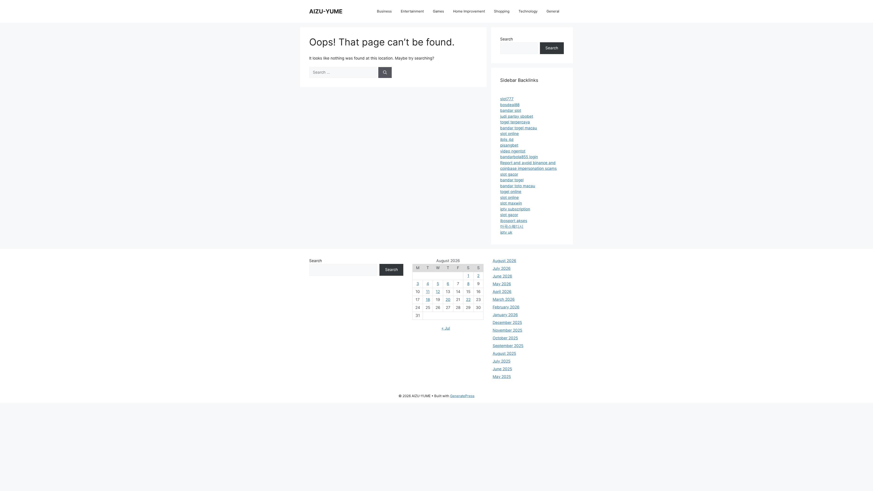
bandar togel (512, 180)
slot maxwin (511, 203)
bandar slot (510, 110)
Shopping (501, 11)
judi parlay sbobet (516, 116)
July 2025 (501, 361)
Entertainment (412, 11)
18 (428, 299)
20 (448, 299)
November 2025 (507, 330)
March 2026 (504, 299)
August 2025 (504, 353)
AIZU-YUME (325, 11)
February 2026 (506, 307)
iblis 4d (507, 139)
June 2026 (502, 276)
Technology (528, 11)
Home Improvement (469, 11)
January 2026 (505, 315)
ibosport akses (513, 220)
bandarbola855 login (519, 157)
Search (506, 39)
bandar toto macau (517, 186)
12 (438, 291)
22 (468, 299)
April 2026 (502, 291)
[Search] (385, 72)
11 (428, 291)
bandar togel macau (518, 128)
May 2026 (502, 284)
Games (438, 11)
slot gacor (509, 174)
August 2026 (504, 260)
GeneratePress (462, 396)
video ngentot (512, 151)
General (553, 11)
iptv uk (506, 232)
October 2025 (505, 338)
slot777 (507, 99)
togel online (510, 191)
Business (384, 11)
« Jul (446, 328)
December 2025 (507, 322)
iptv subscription (515, 209)
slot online (509, 133)
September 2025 (508, 345)
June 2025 (502, 369)
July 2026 (502, 268)
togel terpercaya (515, 122)
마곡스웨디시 (511, 226)
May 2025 (502, 376)
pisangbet (509, 145)
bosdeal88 (509, 105)
